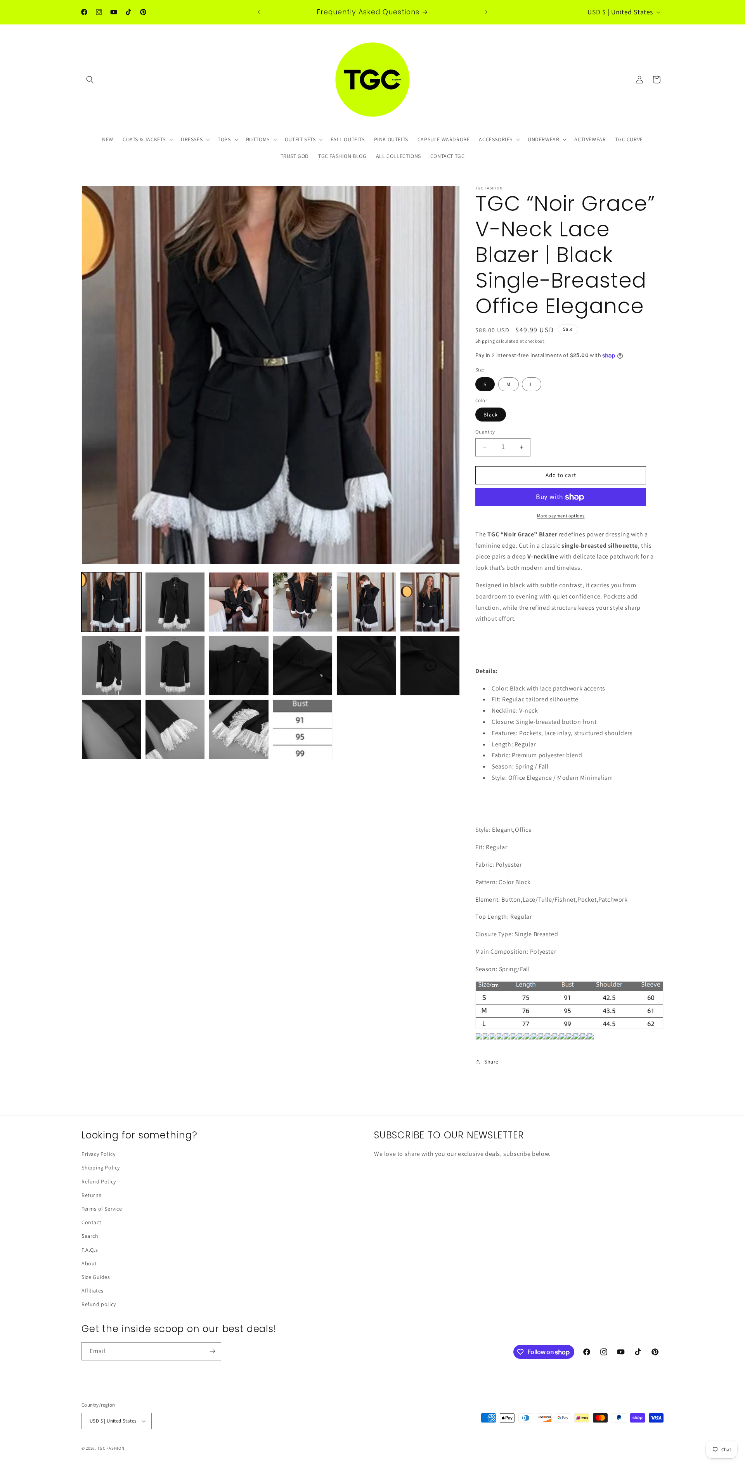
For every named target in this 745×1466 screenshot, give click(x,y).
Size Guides (95, 1276)
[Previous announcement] (258, 12)
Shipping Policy (100, 1167)
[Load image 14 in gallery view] (175, 729)
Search (90, 1235)
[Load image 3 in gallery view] (239, 602)
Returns (91, 1195)
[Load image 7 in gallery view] (111, 666)
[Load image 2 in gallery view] (175, 602)
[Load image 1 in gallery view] (111, 602)
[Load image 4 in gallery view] (303, 602)
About (89, 1263)
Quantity (485, 432)
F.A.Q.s (89, 1249)
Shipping (485, 341)
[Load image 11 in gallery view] (366, 666)
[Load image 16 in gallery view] (303, 729)
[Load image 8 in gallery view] (175, 666)
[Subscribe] (212, 1351)
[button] (90, 79)
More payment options (561, 516)
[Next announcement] (486, 12)
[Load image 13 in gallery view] (111, 729)
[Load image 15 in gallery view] (239, 729)
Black (490, 414)
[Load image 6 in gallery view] (430, 602)
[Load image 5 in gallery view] (366, 602)
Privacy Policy (98, 1153)
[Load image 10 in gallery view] (303, 666)
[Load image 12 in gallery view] (430, 666)
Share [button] (491, 1061)
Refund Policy (98, 1181)
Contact (91, 1222)
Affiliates (92, 1290)
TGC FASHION (111, 1448)
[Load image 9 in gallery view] (239, 666)
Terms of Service (101, 1208)
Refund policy (98, 1304)
